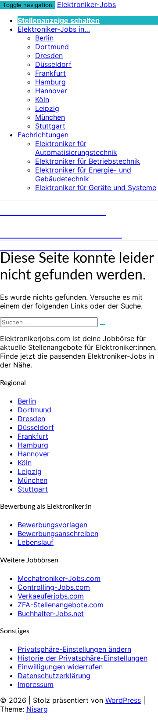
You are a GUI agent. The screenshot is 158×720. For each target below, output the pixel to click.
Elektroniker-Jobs (86, 4)
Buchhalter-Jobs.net (51, 613)
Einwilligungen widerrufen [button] (60, 666)
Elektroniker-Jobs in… (54, 29)
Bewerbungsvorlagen (52, 524)
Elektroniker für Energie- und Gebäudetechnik (83, 174)
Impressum (36, 684)
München (50, 117)
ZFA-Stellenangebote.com (61, 604)
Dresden (49, 55)
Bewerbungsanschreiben (58, 533)
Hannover (51, 90)
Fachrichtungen (43, 134)
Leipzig (47, 108)
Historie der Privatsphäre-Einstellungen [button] (82, 658)
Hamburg (50, 81)
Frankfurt (50, 73)
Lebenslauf (36, 542)
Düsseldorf (53, 64)
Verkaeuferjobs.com (51, 595)
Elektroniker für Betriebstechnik (87, 161)
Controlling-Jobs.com (54, 587)
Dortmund (52, 46)
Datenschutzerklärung (54, 675)
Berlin (44, 37)
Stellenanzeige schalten (59, 20)
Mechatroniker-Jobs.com (59, 578)
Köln (42, 99)
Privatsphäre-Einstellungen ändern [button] (74, 649)
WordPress (123, 700)
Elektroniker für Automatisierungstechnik (76, 148)
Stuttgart (50, 125)
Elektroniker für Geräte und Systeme (95, 187)
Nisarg (37, 709)
